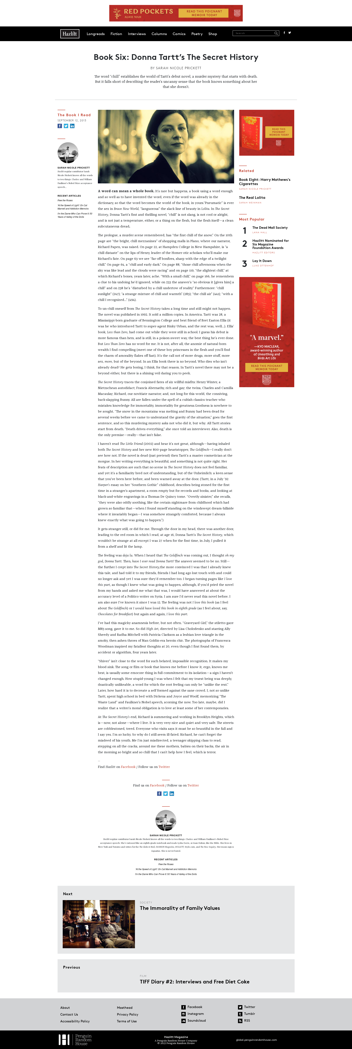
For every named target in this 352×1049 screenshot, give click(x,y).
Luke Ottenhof (263, 265)
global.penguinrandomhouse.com (256, 1039)
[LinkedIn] (72, 126)
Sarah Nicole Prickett (178, 68)
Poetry (197, 34)
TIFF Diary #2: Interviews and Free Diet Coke (195, 981)
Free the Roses (65, 200)
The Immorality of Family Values (180, 907)
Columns (159, 34)
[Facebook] (60, 126)
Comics (179, 34)
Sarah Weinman (250, 202)
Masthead (125, 1007)
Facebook (284, 32)
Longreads (96, 34)
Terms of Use (127, 1021)
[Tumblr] (240, 1014)
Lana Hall (259, 232)
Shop (212, 34)
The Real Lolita (252, 197)
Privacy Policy (127, 1014)
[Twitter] (66, 126)
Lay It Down (262, 260)
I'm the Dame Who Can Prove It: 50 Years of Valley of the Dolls (75, 215)
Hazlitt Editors (263, 252)
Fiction (116, 34)
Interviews (137, 34)
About (65, 1007)
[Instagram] (183, 1014)
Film (143, 975)
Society (146, 902)
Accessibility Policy (75, 1021)
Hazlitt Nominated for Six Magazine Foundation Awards (270, 244)
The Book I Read (74, 114)
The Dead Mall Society (270, 227)
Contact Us (69, 1014)
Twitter (289, 32)
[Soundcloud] (183, 1021)
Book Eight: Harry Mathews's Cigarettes (264, 181)
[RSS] (240, 1021)
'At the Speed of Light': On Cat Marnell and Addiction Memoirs (73, 207)
